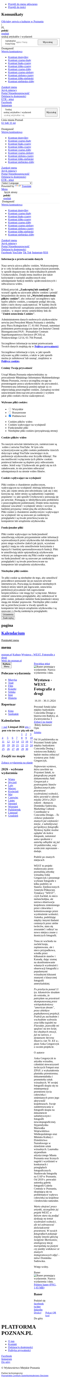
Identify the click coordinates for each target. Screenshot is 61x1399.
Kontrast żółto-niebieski (21, 78)
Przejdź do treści (17, 7)
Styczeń (12, 782)
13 (13, 741)
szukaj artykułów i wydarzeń (17, 112)
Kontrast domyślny (18, 57)
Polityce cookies (10, 361)
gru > (28, 727)
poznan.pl (6, 654)
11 (3, 741)
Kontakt (12, 1344)
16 (26, 741)
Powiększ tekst (42, 663)
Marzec (12, 788)
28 (17, 749)
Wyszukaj (48, 42)
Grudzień (13, 815)
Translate (26, 186)
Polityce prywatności (46, 346)
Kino (11, 711)
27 (13, 749)
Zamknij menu (9, 87)
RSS (45, 252)
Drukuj (37, 1312)
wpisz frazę (13, 42)
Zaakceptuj (8, 618)
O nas (11, 1341)
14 (17, 741)
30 (26, 749)
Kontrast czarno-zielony (21, 72)
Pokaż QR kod (50, 1314)
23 (26, 745)
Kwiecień (13, 791)
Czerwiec (13, 797)
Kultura (17, 654)
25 (3, 749)
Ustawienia (8, 614)
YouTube (17, 252)
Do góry (38, 1318)
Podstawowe (19, 416)
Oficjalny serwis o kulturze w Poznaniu (22, 21)
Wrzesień (13, 806)
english (5, 33)
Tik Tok (27, 252)
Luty (10, 785)
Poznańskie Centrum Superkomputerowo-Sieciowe (24, 1375)
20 (13, 745)
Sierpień (12, 803)
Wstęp (11, 779)
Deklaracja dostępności (20, 1347)
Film (10, 685)
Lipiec (11, 800)
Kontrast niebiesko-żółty (21, 81)
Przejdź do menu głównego (22, 4)
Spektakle (13, 714)
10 (31, 737)
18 (3, 745)
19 (8, 745)
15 (22, 741)
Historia (12, 698)
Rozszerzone (19, 412)
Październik (14, 809)
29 (22, 749)
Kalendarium (13, 633)
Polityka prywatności (19, 1350)
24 (31, 745)
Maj (10, 794)
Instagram (6, 105)
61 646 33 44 (8, 123)
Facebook (6, 102)
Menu (4, 189)
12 (8, 741)
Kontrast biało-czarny (19, 63)
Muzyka (12, 679)
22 (22, 745)
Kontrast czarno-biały (19, 60)
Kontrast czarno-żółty (19, 69)
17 (31, 741)
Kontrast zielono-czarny (21, 75)
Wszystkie (17, 409)
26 (8, 749)
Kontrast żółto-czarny (19, 66)
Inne (10, 695)
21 (17, 745)
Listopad (12, 812)
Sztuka (11, 691)
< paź (4, 727)
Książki (12, 688)
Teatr (11, 682)
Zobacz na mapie (43, 721)
